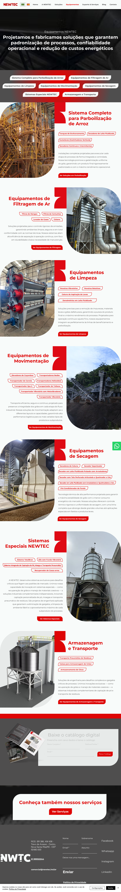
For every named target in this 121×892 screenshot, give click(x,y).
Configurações (97, 888)
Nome (66, 838)
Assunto (85, 848)
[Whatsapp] (116, 446)
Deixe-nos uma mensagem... (76, 858)
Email (49, 751)
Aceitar (110, 888)
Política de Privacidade (17, 889)
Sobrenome (87, 838)
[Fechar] (118, 888)
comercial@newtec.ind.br (43, 869)
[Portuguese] (23, 4)
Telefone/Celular (91, 744)
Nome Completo (53, 744)
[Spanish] (28, 4)
